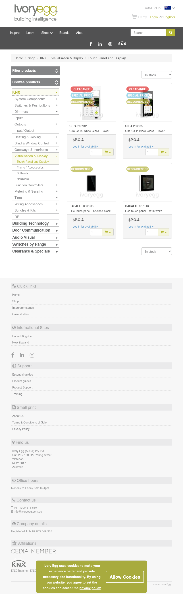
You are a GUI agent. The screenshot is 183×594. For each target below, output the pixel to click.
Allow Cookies (125, 576)
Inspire (15, 32)
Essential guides (22, 374)
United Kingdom (22, 336)
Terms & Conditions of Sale (29, 422)
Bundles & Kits (25, 210)
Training (17, 394)
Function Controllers (29, 185)
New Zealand (20, 342)
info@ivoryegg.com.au (28, 512)
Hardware (23, 179)
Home (16, 295)
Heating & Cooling (28, 136)
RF (17, 216)
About (80, 32)
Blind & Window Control (32, 143)
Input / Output (24, 130)
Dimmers (21, 111)
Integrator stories (23, 308)
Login (154, 17)
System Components (30, 98)
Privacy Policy (20, 429)
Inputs (19, 117)
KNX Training (20, 571)
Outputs (20, 124)
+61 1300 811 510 (25, 508)
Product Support (22, 387)
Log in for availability (85, 146)
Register (169, 17)
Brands (64, 32)
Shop (15, 301)
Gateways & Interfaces (31, 149)
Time (18, 197)
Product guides (21, 381)
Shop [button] (45, 32)
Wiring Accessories (29, 203)
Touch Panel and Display (33, 161)
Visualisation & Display (31, 155)
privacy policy (90, 588)
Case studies (20, 314)
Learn (30, 32)
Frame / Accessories (30, 167)
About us (17, 416)
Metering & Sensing (29, 191)
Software (22, 173)
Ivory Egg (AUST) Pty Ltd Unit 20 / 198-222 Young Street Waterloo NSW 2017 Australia (32, 459)
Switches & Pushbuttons (32, 105)
